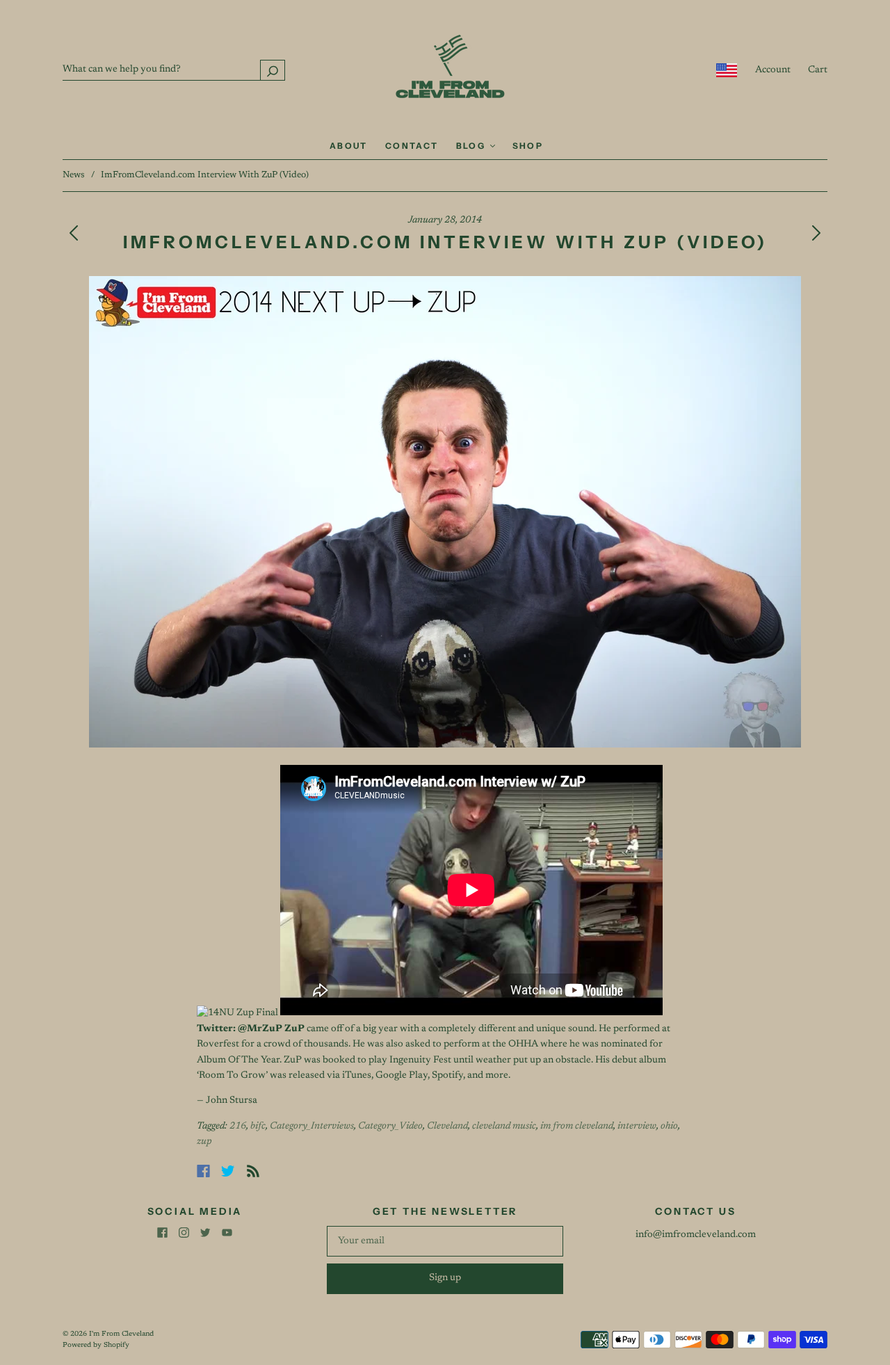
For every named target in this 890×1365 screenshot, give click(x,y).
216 (237, 1126)
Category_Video (390, 1126)
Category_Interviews (312, 1126)
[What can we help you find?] (174, 69)
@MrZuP (260, 1029)
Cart (817, 70)
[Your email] (445, 1241)
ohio (669, 1126)
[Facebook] (203, 1171)
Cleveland (447, 1126)
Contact (412, 145)
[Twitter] (228, 1171)
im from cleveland (576, 1126)
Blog (472, 145)
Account (773, 70)
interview (636, 1126)
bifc (258, 1126)
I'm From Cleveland (121, 1334)
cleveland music (504, 1126)
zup (204, 1142)
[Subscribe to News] (253, 1171)
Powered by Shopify (96, 1345)
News (74, 174)
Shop (528, 145)
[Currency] (727, 70)
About (349, 145)
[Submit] (272, 70)
